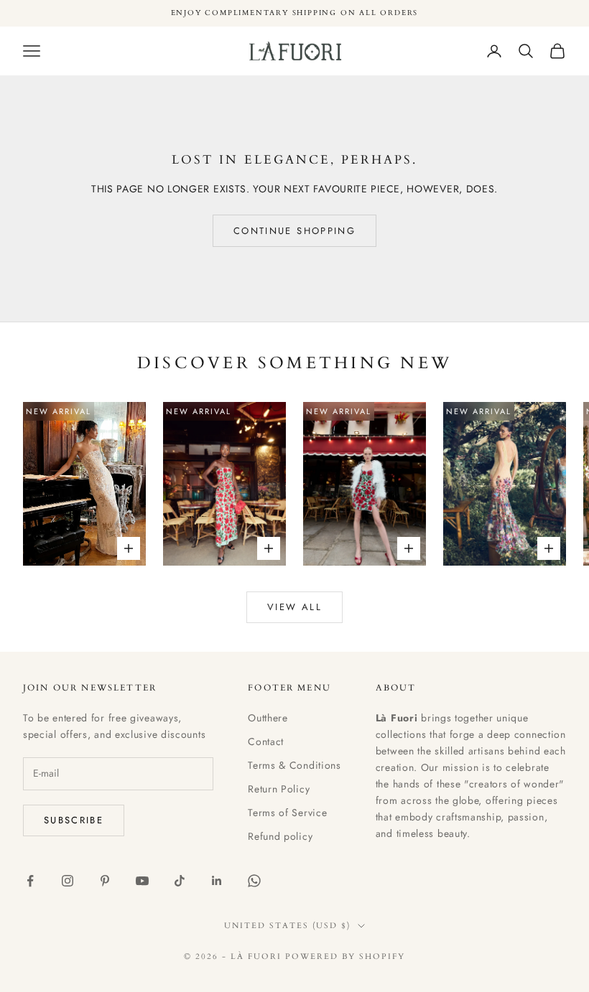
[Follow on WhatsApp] (254, 881)
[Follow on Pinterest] (105, 881)
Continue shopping (294, 231)
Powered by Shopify (345, 956)
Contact (266, 741)
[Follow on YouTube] (142, 881)
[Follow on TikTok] (179, 881)
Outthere (268, 718)
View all (294, 607)
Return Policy (279, 789)
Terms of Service (287, 812)
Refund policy (280, 836)
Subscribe (73, 820)
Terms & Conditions (294, 765)
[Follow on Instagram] (67, 881)
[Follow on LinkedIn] (217, 881)
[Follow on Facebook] (30, 881)
